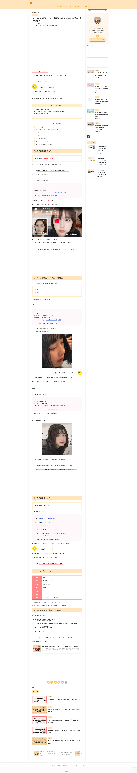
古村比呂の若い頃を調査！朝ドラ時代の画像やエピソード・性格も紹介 (101, 128)
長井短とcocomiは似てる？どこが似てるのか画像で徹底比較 (101, 88)
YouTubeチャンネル (57, 368)
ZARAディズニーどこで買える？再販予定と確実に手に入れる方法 (101, 75)
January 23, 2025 (52, 195)
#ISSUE (55, 533)
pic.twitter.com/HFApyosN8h (53, 320)
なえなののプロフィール (42, 141)
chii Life (32, 3)
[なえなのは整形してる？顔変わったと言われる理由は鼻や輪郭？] (58, 682)
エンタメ (35, 687)
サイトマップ (87, 6)
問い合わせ (68, 6)
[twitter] (48, 682)
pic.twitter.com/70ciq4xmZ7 (57, 405)
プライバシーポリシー (77, 6)
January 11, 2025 (54, 539)
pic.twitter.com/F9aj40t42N (41, 536)
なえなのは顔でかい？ (42, 138)
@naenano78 (51, 518)
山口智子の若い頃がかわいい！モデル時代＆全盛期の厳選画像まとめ (101, 101)
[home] (97, 36)
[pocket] (55, 682)
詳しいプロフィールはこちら (97, 40)
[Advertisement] (44, 37)
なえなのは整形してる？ (42, 127)
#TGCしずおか (45, 533)
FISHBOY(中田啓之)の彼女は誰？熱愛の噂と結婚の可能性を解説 (101, 114)
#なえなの (42, 518)
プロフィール (59, 6)
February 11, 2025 (52, 323)
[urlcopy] (66, 682)
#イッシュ (59, 533)
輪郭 (39, 135)
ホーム (50, 6)
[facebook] (51, 682)
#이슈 (64, 533)
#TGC (51, 533)
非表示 (59, 123)
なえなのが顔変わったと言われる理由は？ (47, 130)
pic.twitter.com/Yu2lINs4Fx (58, 192)
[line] (62, 682)
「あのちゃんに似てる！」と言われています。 (50, 602)
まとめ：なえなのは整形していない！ (46, 144)
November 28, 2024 (53, 409)
